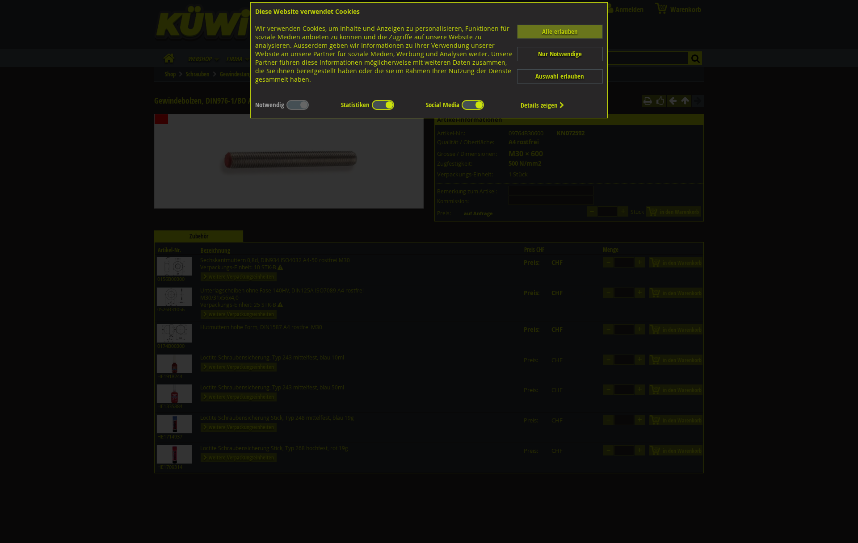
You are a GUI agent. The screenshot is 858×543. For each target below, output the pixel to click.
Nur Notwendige (560, 53)
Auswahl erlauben (559, 76)
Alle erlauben (560, 31)
